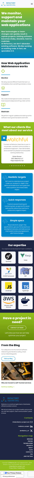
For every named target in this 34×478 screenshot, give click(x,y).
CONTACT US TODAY (17, 328)
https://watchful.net (17, 161)
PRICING (30, 441)
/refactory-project (24, 426)
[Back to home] (8, 4)
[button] (32, 4)
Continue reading (7, 387)
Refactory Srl (12, 462)
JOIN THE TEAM (28, 456)
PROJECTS (29, 445)
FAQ (31, 454)
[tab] (9, 165)
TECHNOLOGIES (28, 443)
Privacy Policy (13, 468)
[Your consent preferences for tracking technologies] (8, 476)
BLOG (31, 450)
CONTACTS (29, 452)
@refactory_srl (24, 430)
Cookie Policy (21, 468)
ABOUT (30, 447)
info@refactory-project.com (21, 422)
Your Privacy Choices (14, 473)
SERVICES (30, 439)
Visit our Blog (8, 358)
